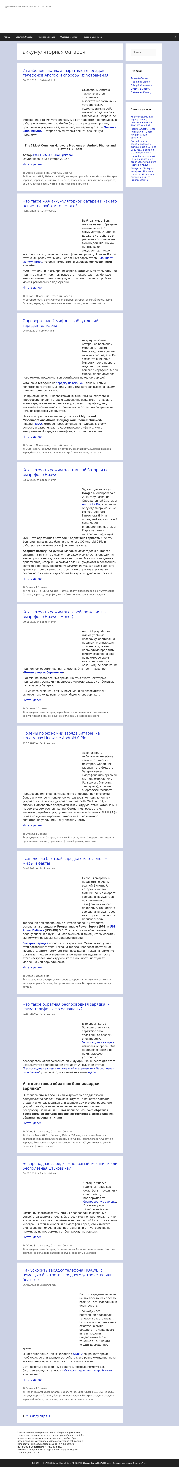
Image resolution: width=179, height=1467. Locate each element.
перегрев (63, 180)
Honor (29, 1391)
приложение (30, 841)
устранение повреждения (65, 183)
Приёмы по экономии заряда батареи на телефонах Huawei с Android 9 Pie (61, 735)
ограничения (83, 712)
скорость (77, 1252)
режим (27, 715)
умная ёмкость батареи (72, 594)
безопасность (80, 448)
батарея (101, 176)
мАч (47, 303)
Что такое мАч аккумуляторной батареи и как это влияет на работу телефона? (70, 203)
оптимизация (100, 712)
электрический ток (94, 303)
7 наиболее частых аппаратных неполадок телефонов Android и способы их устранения (65, 72)
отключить (51, 1399)
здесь (92, 1072)
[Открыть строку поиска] (175, 37)
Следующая (40, 1416)
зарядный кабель (33, 1399)
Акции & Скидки (139, 78)
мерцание (51, 180)
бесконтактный (66, 1249)
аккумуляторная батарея (80, 176)
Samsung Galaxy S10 (63, 1135)
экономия (90, 841)
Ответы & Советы (24, 37)
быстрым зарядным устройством (88, 1370)
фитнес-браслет (44, 1146)
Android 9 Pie (91, 504)
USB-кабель (33, 448)
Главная (6, 37)
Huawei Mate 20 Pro (37, 1135)
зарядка (38, 180)
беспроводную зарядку (99, 1201)
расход (77, 303)
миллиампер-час (61, 303)
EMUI (46, 590)
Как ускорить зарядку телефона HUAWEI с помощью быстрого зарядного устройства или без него (68, 1275)
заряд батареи (31, 452)
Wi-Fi (61, 176)
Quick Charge (62, 979)
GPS (40, 176)
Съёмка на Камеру (69, 37)
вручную (62, 837)
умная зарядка (96, 594)
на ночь (83, 452)
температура (85, 1399)
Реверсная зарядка (45, 1142)
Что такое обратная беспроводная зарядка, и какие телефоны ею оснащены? (66, 1006)
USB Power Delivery (99, 979)
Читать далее (32, 164)
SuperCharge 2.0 (87, 1391)
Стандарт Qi (78, 1142)
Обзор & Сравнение (92, 37)
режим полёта (67, 1399)
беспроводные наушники (66, 1138)
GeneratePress (140, 1463)
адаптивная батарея (82, 590)
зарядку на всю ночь (70, 383)
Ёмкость (99, 299)
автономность (34, 299)
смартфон (50, 594)
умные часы (94, 1142)
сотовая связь (40, 183)
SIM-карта (51, 176)
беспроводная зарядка (67, 983)
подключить (95, 180)
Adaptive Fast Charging (39, 979)
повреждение (78, 180)
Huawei (64, 590)
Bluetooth (31, 176)
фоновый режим (57, 715)
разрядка (109, 180)
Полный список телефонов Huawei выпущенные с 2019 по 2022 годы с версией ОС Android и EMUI (143, 147)
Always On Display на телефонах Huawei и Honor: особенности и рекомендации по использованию (142, 174)
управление (39, 715)
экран (85, 183)
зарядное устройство (65, 452)
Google (54, 590)
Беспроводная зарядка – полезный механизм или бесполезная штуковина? (70, 1165)
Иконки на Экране (46, 37)
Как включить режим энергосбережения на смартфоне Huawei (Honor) (64, 614)
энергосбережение (88, 715)
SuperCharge (79, 979)
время (89, 299)
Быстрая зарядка (100, 448)
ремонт (27, 183)
